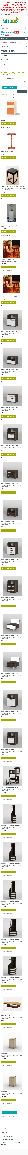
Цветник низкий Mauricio (7, 294)
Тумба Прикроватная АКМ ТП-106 (9, 559)
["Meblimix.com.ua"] (14, 20)
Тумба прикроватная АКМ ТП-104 (9, 407)
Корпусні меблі (8, 42)
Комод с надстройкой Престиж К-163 (10, 901)
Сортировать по (10, 78)
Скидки (4, 55)
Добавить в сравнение (7, 127)
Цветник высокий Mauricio (8, 259)
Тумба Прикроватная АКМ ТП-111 (9, 749)
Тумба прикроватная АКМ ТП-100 (9, 369)
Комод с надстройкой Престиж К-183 (10, 977)
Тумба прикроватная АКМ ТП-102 (9, 331)
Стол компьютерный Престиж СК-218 (10, 787)
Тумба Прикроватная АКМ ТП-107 (9, 597)
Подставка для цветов (7, 151)
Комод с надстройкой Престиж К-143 (10, 825)
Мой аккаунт (7, 14)
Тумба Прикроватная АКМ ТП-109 (9, 673)
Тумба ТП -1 (4, 1053)
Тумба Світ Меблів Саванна (8, 118)
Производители (8, 51)
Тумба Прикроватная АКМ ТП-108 (9, 635)
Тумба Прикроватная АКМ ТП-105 (9, 483)
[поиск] (25, 28)
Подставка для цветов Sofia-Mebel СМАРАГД (12, 186)
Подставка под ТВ (5, 1015)
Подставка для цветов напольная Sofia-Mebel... (13, 223)
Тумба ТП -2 (4, 1091)
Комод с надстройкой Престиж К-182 (10, 939)
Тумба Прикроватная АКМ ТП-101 (9, 521)
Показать (13, 82)
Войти (2, 14)
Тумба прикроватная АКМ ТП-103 (9, 445)
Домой (2, 42)
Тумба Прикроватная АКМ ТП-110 (9, 711)
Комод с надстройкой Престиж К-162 (10, 863)
